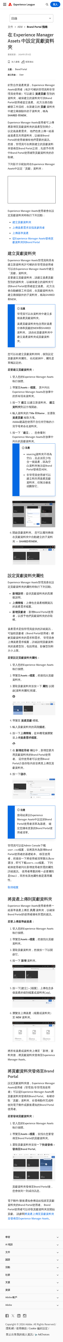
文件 (10, 26)
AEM (20, 26)
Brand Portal (21, 69)
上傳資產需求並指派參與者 (28, 227)
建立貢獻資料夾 (21, 222)
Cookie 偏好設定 (38, 1328)
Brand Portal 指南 (37, 26)
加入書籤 (15, 61)
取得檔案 (13, 887)
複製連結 (29, 61)
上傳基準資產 (20, 233)
